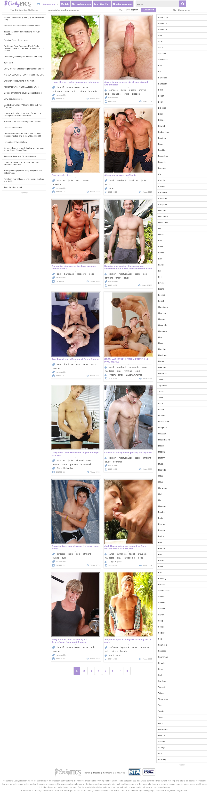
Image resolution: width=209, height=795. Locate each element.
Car (159, 174)
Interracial (162, 373)
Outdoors (162, 506)
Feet (160, 277)
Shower (161, 603)
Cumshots (162, 198)
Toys (160, 705)
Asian (160, 47)
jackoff (60, 87)
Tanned (161, 687)
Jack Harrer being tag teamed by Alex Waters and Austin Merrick (125, 547)
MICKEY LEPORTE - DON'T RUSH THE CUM (24, 75)
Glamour (162, 313)
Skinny (161, 615)
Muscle (161, 464)
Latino (161, 410)
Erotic (160, 247)
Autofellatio (163, 60)
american (57, 184)
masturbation (73, 87)
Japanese (162, 385)
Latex (160, 403)
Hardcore (162, 355)
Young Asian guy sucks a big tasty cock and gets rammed (23, 172)
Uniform (161, 735)
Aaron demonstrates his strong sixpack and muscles (126, 83)
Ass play (162, 54)
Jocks (160, 397)
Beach (161, 96)
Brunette (162, 162)
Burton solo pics (61, 175)
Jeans (161, 391)
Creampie (162, 192)
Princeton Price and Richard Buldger (20, 156)
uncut (118, 277)
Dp (159, 228)
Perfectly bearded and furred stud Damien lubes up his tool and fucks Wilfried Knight (22, 135)
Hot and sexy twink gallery (15, 142)
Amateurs (162, 23)
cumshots (134, 367)
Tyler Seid (8, 63)
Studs (160, 669)
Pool (160, 542)
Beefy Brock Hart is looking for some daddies (24, 69)
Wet (160, 753)
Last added (149, 10)
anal (111, 180)
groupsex (142, 554)
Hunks (161, 361)
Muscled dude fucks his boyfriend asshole (22, 122)
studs (83, 91)
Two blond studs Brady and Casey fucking (75, 359)
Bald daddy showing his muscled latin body (23, 57)
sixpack (136, 93)
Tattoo (161, 693)
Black (160, 114)
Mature (161, 446)
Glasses (161, 319)
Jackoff (161, 379)
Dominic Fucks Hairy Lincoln (16, 40)
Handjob (162, 349)
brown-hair (86, 464)
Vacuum (161, 741)
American (162, 29)
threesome (129, 557)
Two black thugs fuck (13, 187)
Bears (160, 102)
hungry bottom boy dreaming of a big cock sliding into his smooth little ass (22, 114)
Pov (160, 554)
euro (64, 557)
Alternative (163, 17)
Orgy (160, 500)
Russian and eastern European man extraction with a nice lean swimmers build (128, 267)
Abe (111, 188)
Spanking (162, 645)
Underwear (163, 729)
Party (160, 518)
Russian (162, 584)
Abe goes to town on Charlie (120, 175)
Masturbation (164, 440)
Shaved (161, 597)
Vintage (161, 747)
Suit (160, 675)
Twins (160, 717)
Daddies (162, 210)
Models (65, 4)
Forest (161, 301)
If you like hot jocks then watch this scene (22, 26)
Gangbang (163, 307)
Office (160, 476)
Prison (161, 560)
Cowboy (162, 186)
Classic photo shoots (13, 128)
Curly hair (162, 204)
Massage (162, 434)
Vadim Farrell (116, 374)
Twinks (161, 711)
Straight (161, 663)
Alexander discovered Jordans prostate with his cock (74, 267)
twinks (56, 464)
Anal (160, 35)
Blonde (161, 120)
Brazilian (162, 150)
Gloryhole (162, 325)
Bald (160, 66)
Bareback (162, 78)
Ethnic (161, 253)
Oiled (160, 482)
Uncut (160, 723)
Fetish (161, 283)
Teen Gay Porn (102, 4)
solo (66, 91)
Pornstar (162, 548)
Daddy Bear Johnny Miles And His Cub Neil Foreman (23, 106)
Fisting (161, 289)
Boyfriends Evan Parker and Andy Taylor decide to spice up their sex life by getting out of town (24, 48)
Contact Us (120, 773)
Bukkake (162, 168)
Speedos (162, 651)
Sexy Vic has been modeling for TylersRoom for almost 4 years (69, 640)
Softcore (162, 633)
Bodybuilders (164, 132)
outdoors (57, 91)
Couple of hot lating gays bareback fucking (23, 93)
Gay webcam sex (81, 4)
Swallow (162, 681)
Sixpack (161, 609)
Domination (163, 222)
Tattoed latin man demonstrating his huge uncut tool (22, 33)
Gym (160, 337)
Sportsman (163, 657)
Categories (49, 4)
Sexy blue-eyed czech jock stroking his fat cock (128, 640)
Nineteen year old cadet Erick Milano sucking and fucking (24, 180)
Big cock (162, 108)
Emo (160, 241)
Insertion (162, 367)
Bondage (162, 138)
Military (161, 458)
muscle (132, 90)
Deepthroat (163, 216)
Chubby (161, 180)
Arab (160, 41)
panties (74, 464)
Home (87, 773)
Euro (160, 259)
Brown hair (163, 156)
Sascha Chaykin (134, 374)
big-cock (125, 647)
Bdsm (160, 90)
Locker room (163, 422)
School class (163, 591)
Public (161, 566)
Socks (161, 627)
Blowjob (161, 126)
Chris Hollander (65, 468)
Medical (161, 452)
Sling (160, 621)
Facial (161, 265)
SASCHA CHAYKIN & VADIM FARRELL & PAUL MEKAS (126, 360)
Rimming (162, 578)
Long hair (162, 428)
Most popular (132, 10)
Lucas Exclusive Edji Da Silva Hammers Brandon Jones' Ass (21, 163)
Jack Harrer (115, 561)
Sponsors (107, 773)
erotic (126, 93)
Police (161, 536)
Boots (160, 144)
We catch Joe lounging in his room (19, 81)
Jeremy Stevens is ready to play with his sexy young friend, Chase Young (24, 149)
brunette (92, 91)
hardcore (133, 180)
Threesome (163, 699)
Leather (161, 416)
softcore (113, 90)
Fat (159, 271)
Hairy (160, 343)
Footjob (161, 295)
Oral (160, 494)
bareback (121, 180)
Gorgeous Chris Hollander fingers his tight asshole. (75, 453)
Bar (159, 72)
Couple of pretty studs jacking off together (128, 452)
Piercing (162, 524)
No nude (162, 470)
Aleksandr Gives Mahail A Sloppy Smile (21, 87)
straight (109, 277)
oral (78, 364)
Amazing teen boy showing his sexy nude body (75, 547)
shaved (142, 90)
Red (160, 572)
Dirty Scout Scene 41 (13, 99)
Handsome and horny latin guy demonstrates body (24, 18)
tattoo (74, 91)
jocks (85, 87)
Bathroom (162, 84)
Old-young (163, 488)
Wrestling (162, 759)
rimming (128, 371)
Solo (160, 639)
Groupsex (162, 331)
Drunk (161, 235)
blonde (56, 368)
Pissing (161, 530)
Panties (161, 512)
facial (144, 367)
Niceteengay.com (122, 4)
